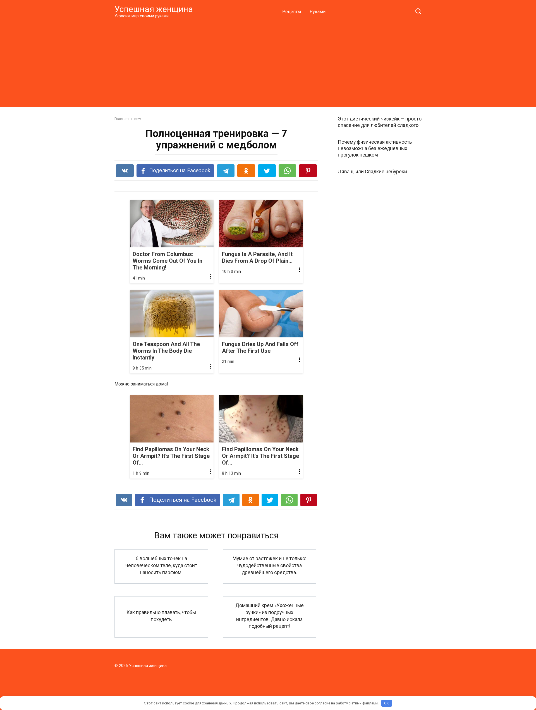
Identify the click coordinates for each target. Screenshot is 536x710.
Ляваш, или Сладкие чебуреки (372, 171)
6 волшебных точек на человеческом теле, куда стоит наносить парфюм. (161, 565)
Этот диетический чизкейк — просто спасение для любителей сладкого (380, 122)
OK (386, 703)
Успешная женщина (153, 9)
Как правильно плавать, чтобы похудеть (161, 616)
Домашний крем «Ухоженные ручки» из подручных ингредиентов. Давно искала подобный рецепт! (269, 616)
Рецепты (291, 11)
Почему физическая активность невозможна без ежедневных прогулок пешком (375, 148)
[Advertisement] (268, 62)
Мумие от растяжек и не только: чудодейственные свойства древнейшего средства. (269, 565)
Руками (318, 11)
